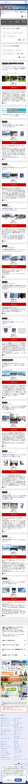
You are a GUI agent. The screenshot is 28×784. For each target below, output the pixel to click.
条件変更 (24, 11)
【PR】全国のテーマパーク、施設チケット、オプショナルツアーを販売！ (14, 115)
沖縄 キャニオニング (5, 721)
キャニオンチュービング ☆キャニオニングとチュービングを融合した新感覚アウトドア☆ (14, 68)
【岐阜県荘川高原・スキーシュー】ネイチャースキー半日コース (14, 209)
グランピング (3, 750)
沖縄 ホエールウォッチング (19, 729)
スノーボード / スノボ (18, 755)
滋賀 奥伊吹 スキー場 (5, 757)
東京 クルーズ (4, 741)
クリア (24, 16)
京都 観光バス (17, 736)
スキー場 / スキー (4, 755)
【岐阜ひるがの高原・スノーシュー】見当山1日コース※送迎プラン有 (14, 455)
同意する (18, 780)
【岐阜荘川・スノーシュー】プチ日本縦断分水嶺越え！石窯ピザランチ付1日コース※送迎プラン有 (14, 407)
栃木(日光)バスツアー (5, 744)
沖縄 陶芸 (16, 725)
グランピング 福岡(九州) (5, 753)
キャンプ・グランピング (8, 53)
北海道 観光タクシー (18, 746)
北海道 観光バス (4, 748)
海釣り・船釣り (20, 53)
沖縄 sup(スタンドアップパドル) (7, 720)
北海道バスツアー (17, 748)
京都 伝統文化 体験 (5, 738)
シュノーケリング (7, 33)
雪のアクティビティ (9, 11)
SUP (4, 36)
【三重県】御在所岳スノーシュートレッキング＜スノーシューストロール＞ (14, 250)
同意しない (9, 780)
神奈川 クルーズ (17, 734)
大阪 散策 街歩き (18, 718)
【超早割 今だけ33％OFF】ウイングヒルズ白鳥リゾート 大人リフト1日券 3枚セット (14, 365)
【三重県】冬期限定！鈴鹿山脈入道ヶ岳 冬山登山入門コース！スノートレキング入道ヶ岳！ (14, 287)
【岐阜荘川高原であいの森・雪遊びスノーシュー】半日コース (14, 126)
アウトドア (18, 50)
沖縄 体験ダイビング (18, 723)
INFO (5, 103)
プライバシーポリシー (12, 775)
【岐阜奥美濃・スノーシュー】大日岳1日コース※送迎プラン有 (13, 582)
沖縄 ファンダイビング (5, 729)
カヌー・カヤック (18, 33)
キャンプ (15, 753)
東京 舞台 (16, 742)
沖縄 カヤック (17, 720)
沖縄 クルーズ (17, 721)
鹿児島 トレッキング (18, 732)
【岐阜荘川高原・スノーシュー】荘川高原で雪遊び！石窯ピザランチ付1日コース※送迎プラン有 (14, 497)
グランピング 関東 (17, 750)
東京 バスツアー (4, 742)
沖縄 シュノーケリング (5, 723)
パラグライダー (11, 36)
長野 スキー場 (16, 757)
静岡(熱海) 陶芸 (4, 718)
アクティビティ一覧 (23, 763)
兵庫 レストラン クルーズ (6, 746)
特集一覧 (24, 699)
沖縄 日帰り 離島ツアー (19, 727)
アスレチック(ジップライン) (6, 759)
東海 (3, 11)
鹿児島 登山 (3, 732)
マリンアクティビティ (8, 50)
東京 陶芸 (16, 741)
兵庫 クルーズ (17, 744)
